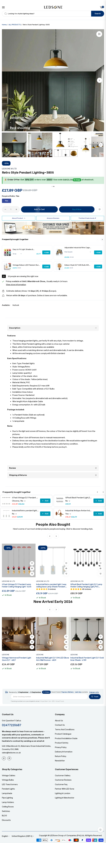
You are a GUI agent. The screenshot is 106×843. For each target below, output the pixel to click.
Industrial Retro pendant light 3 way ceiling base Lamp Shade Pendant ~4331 (25, 510)
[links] (4, 758)
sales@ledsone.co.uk (11, 752)
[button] (99, 80)
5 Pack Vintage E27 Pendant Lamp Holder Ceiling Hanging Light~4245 (25, 497)
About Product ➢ (18, 218)
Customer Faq (61, 784)
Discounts (6, 820)
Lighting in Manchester (64, 798)
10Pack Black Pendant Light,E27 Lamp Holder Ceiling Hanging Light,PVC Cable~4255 (78, 497)
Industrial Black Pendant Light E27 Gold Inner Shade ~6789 (52, 659)
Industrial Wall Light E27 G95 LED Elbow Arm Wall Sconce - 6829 (18, 659)
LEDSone (5, 655)
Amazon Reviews (53, 218)
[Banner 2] (53, 186)
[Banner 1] (52, 186)
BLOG (4, 815)
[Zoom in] (99, 34)
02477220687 (11, 725)
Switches (6, 811)
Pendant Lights (8, 789)
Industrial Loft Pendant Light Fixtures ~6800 (86, 659)
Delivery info (94, 692)
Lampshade (7, 793)
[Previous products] (97, 492)
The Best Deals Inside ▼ (87, 218)
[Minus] (5, 209)
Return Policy (60, 756)
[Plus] (16, 209)
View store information (16, 284)
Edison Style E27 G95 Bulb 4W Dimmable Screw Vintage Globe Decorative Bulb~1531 (77, 265)
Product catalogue (63, 734)
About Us (59, 720)
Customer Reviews (63, 780)
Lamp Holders (8, 802)
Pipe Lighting (7, 798)
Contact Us (60, 725)
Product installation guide (66, 738)
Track (96, 697)
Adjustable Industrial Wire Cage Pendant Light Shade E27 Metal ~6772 (77, 247)
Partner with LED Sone (64, 789)
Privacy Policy (60, 747)
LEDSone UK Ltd (9, 169)
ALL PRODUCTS (15, 25)
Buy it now (76, 209)
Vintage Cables (8, 775)
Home (4, 25)
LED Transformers (10, 784)
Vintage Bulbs (8, 780)
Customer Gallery (62, 775)
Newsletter (60, 761)
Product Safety (61, 743)
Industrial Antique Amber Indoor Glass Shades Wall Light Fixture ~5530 (78, 510)
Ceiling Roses (8, 807)
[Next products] (102, 239)
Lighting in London (62, 793)
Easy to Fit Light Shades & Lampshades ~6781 (23, 249)
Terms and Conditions (64, 729)
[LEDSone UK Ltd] (53, 7)
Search (98, 13)
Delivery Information (63, 752)
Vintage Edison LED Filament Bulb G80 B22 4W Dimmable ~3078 (26, 265)
